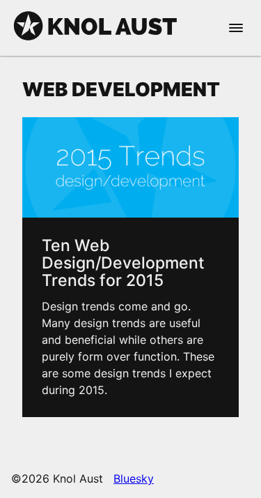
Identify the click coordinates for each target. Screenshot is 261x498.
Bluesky (133, 478)
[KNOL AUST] (95, 39)
